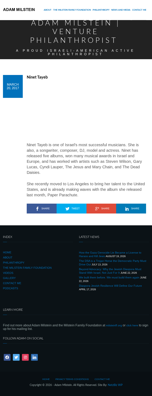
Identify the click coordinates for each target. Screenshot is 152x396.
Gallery (9, 278)
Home (7, 252)
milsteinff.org (114, 325)
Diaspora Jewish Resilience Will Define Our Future (110, 285)
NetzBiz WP (115, 385)
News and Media (120, 10)
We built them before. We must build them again (109, 277)
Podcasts (10, 288)
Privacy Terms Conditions (72, 379)
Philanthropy (101, 10)
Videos (8, 272)
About (47, 10)
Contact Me (139, 10)
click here (132, 325)
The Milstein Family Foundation (72, 10)
